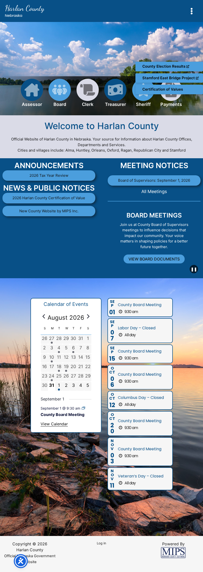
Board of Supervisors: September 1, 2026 (154, 180)
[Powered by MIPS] (173, 552)
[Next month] (88, 316)
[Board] (60, 96)
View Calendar (54, 423)
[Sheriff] (143, 96)
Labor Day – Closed (136, 328)
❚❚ (194, 269)
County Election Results (164, 66)
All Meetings (154, 191)
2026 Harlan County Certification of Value (48, 198)
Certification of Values (162, 89)
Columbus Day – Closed (141, 397)
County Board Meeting (62, 414)
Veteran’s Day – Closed (140, 476)
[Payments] (171, 96)
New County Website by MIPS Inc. (48, 211)
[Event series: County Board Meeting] (83, 408)
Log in (101, 543)
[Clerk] (87, 96)
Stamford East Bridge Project (169, 78)
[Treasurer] (115, 96)
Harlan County (24, 8)
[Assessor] (32, 96)
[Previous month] (44, 316)
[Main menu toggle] (191, 11)
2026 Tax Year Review (48, 175)
